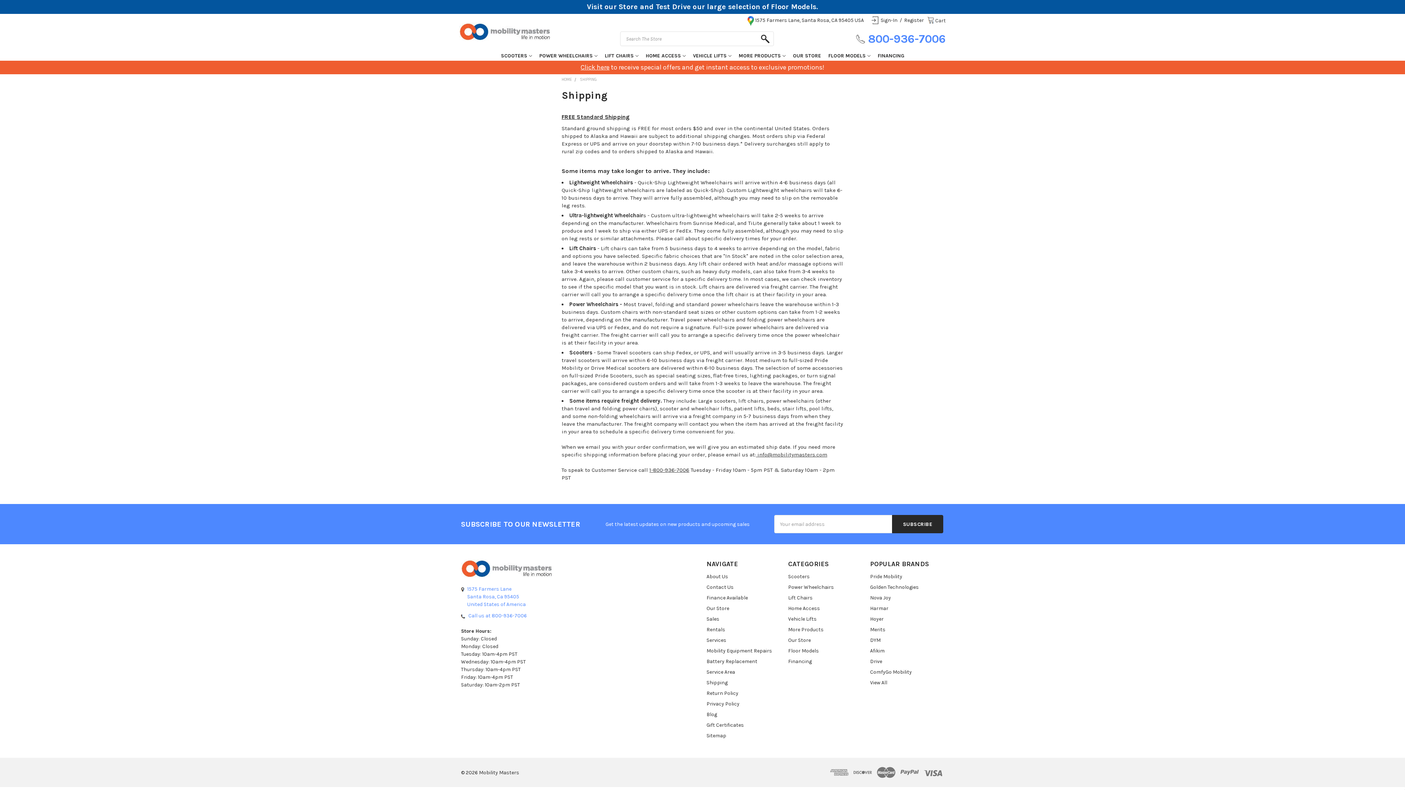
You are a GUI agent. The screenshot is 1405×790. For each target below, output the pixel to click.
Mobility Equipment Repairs (739, 651)
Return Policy (722, 693)
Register (914, 20)
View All (878, 683)
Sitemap (716, 736)
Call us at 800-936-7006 (497, 616)
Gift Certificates (725, 725)
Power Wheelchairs (566, 56)
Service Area (721, 672)
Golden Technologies (894, 587)
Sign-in (889, 20)
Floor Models (847, 56)
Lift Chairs (619, 56)
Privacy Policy (723, 704)
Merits (877, 630)
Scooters (514, 56)
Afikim (877, 651)
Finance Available (727, 598)
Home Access (663, 56)
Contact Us (720, 587)
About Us (717, 576)
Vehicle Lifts (710, 56)
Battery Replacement (732, 661)
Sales (713, 619)
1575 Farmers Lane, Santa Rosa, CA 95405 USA (809, 20)
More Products (760, 56)
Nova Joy (880, 598)
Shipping (717, 683)
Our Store (807, 56)
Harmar (879, 608)
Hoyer (877, 619)
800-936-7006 (907, 39)
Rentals (716, 630)
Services (716, 640)
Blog (712, 714)
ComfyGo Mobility (891, 672)
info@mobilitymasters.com (791, 454)
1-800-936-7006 (669, 470)
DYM (875, 640)
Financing (891, 56)
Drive (876, 661)
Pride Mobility (886, 576)
